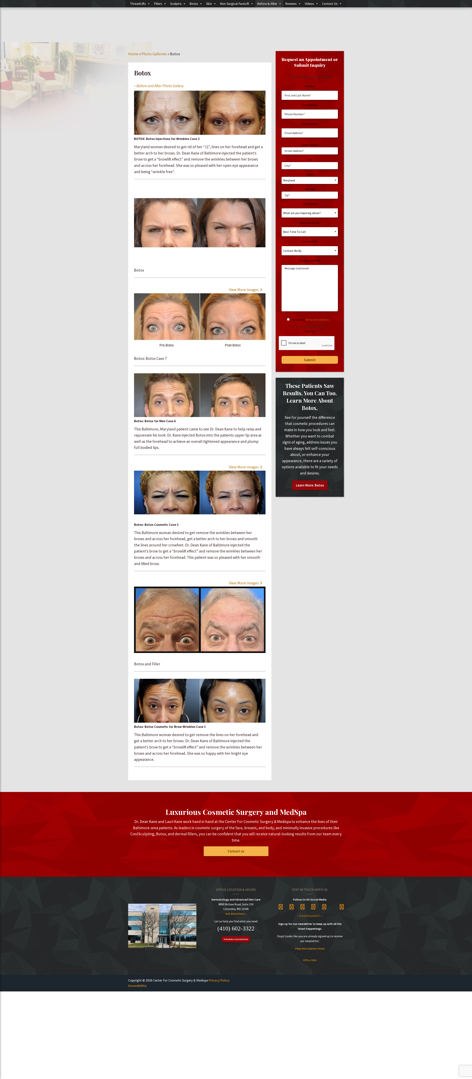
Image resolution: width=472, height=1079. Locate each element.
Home (133, 53)
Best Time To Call (310, 222)
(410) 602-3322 (235, 928)
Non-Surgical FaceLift (234, 3)
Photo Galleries (154, 53)
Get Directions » (236, 913)
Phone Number (310, 105)
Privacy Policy (219, 980)
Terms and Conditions (317, 319)
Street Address (309, 144)
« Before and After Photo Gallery (159, 85)
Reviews (291, 3)
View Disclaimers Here (309, 948)
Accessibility (137, 986)
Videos (309, 3)
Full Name (310, 86)
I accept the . (311, 319)
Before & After (267, 3)
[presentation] (307, 343)
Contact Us (330, 3)
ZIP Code (310, 189)
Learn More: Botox (310, 485)
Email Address (310, 124)
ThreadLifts (138, 3)
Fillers (158, 3)
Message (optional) (309, 260)
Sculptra (175, 3)
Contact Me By (310, 241)
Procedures (309, 204)
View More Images (244, 289)
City (310, 159)
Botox (194, 3)
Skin (209, 3)
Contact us (236, 851)
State (310, 174)
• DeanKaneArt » (309, 915)
